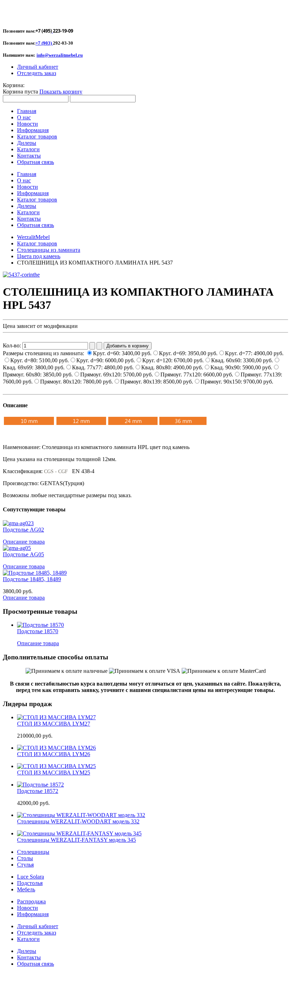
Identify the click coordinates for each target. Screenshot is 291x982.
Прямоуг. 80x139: (156, 382)
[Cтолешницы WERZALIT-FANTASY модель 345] (79, 833)
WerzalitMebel (33, 237)
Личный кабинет (37, 67)
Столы (25, 858)
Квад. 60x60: (242, 360)
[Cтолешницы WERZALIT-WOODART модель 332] (81, 815)
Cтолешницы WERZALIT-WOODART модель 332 (78, 821)
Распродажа (31, 901)
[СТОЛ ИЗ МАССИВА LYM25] (56, 766)
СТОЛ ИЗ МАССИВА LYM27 (53, 724)
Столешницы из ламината (48, 250)
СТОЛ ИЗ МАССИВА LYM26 (53, 754)
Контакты (29, 957)
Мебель (26, 889)
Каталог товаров (37, 243)
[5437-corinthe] (21, 275)
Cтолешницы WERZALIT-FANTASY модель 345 (76, 840)
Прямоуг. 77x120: (196, 374)
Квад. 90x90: (241, 367)
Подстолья (30, 883)
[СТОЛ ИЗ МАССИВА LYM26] (56, 748)
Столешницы (33, 852)
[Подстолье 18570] (40, 625)
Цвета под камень (38, 256)
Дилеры (26, 951)
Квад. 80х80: (172, 367)
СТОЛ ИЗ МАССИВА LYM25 (53, 773)
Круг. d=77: (254, 353)
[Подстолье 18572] (40, 785)
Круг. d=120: (173, 360)
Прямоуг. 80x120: (76, 382)
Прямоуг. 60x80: (38, 374)
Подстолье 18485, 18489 (32, 579)
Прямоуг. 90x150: (237, 382)
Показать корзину (60, 92)
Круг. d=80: (39, 360)
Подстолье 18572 (37, 791)
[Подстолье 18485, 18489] (35, 573)
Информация (33, 914)
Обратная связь (35, 964)
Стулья (25, 865)
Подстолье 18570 (37, 631)
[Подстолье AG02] (18, 523)
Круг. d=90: (105, 360)
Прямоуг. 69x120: (116, 374)
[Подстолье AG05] (17, 548)
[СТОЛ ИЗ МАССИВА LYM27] (56, 717)
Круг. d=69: (188, 353)
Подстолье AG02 (23, 530)
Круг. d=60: (122, 353)
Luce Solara (30, 877)
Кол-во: (12, 345)
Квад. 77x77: (103, 367)
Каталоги (28, 939)
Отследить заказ (36, 73)
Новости (27, 908)
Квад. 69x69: (34, 367)
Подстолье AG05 (23, 554)
